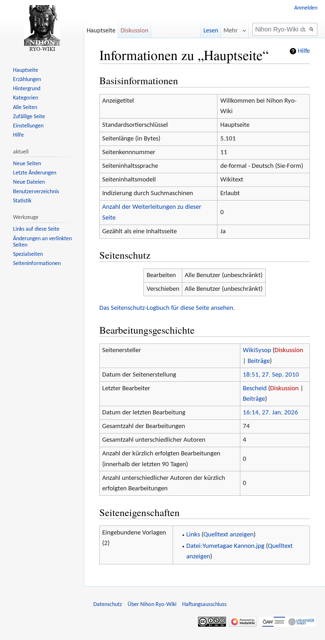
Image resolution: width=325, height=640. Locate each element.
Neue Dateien (29, 182)
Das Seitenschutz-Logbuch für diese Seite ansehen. (167, 308)
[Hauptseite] (42, 28)
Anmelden (305, 8)
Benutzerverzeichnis (36, 192)
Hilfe (304, 51)
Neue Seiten (27, 164)
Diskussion (289, 350)
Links (193, 534)
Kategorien (25, 98)
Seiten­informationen (37, 264)
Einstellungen (28, 126)
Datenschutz (107, 605)
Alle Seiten (25, 108)
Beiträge (259, 361)
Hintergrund (26, 89)
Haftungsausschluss (204, 605)
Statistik (22, 201)
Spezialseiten (28, 254)
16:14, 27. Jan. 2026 (270, 412)
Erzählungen (27, 80)
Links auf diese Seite (36, 229)
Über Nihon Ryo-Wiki (152, 605)
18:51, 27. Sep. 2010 (271, 374)
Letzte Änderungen (34, 173)
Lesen (210, 31)
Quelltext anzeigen (228, 534)
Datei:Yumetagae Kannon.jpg (225, 546)
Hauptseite (101, 31)
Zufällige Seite (29, 117)
